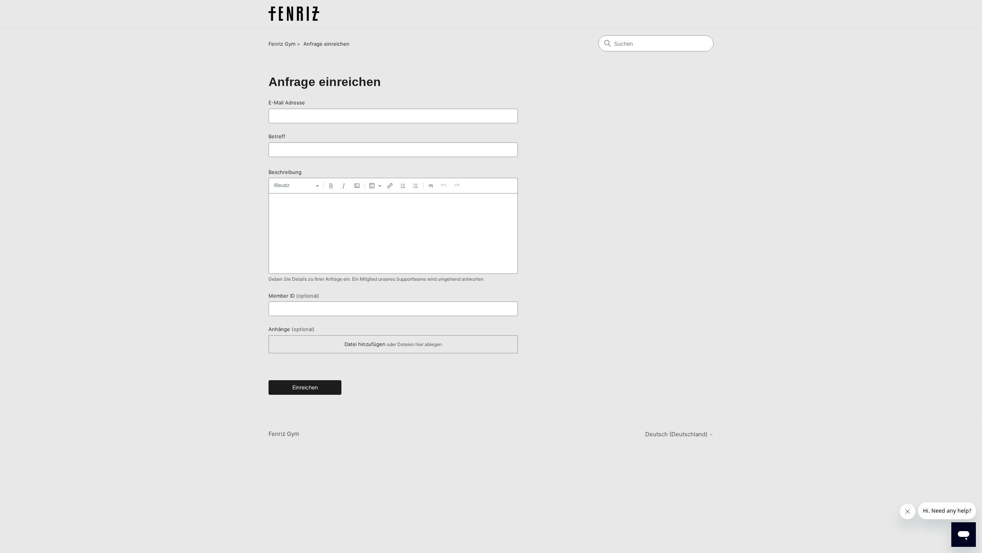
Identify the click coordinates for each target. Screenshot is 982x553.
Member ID (294, 296)
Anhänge (292, 329)
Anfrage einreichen (326, 44)
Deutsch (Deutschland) (677, 434)
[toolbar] (393, 185)
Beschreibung (285, 172)
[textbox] (393, 233)
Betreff (277, 136)
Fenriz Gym (282, 44)
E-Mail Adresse (287, 102)
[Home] (294, 14)
